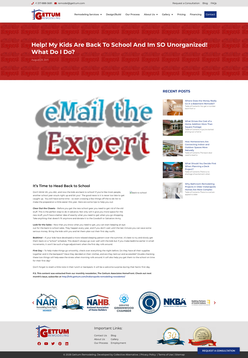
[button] (33, 303)
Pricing (181, 14)
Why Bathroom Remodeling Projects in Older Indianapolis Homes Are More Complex (200, 187)
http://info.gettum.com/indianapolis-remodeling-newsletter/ (93, 276)
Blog (205, 3)
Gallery (166, 14)
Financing (196, 14)
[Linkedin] (66, 343)
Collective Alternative (126, 354)
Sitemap (180, 354)
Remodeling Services (86, 14)
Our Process (132, 14)
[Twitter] (53, 343)
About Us (149, 14)
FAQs (214, 3)
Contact (210, 14)
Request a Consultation (186, 3)
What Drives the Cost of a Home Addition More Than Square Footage (199, 124)
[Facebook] (39, 343)
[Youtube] (46, 343)
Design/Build (113, 14)
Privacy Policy (148, 354)
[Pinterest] (59, 343)
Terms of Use (165, 354)
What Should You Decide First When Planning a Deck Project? (200, 166)
